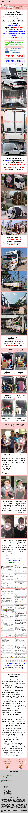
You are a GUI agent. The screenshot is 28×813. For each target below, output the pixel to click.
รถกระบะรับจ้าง (7, 790)
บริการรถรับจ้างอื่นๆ (8, 794)
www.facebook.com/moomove (7, 777)
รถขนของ (6, 787)
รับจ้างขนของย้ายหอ (8, 793)
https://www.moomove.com (6, 780)
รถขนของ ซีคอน (14, 12)
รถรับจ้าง (5, 786)
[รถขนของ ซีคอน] (14, 78)
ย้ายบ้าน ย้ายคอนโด (8, 791)
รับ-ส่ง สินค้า (6, 792)
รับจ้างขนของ (6, 788)
